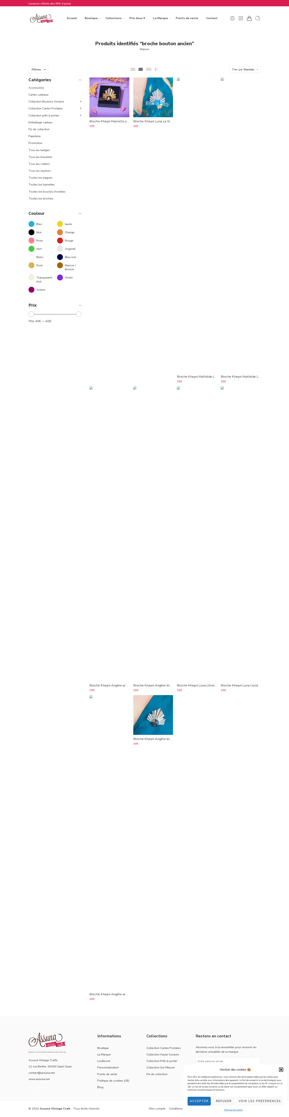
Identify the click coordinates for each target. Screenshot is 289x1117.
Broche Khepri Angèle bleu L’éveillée (153, 685)
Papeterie (35, 136)
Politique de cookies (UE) (113, 1081)
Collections (113, 18)
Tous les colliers (39, 164)
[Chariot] (249, 18)
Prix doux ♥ (137, 18)
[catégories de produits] (241, 18)
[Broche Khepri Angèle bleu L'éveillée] (153, 533)
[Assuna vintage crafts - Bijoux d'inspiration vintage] (42, 18)
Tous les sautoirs (40, 171)
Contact (211, 18)
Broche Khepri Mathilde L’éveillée (241, 376)
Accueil (72, 18)
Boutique (91, 18)
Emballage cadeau (40, 122)
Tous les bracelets (40, 157)
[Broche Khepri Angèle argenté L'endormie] (109, 842)
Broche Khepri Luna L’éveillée (197, 685)
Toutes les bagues (40, 178)
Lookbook (103, 1061)
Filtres (36, 69)
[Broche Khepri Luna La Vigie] (153, 97)
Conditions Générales (182, 1109)
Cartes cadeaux (39, 95)
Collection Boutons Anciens (46, 101)
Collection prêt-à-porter (44, 115)
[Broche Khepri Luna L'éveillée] (197, 533)
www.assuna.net (39, 1079)
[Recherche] (257, 18)
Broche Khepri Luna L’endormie (241, 685)
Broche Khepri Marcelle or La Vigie (109, 121)
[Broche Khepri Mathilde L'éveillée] (241, 225)
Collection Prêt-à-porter (161, 1061)
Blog (100, 1087)
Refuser (224, 1101)
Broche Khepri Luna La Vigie (153, 121)
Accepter (199, 1101)
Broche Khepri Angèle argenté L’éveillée (109, 685)
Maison (144, 49)
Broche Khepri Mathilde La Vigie (197, 376)
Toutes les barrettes (42, 184)
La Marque (160, 18)
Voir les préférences (260, 1101)
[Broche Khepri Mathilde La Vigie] (197, 225)
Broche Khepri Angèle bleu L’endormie (153, 739)
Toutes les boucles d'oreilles (47, 192)
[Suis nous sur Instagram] (44, 1087)
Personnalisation (108, 1067)
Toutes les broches (41, 198)
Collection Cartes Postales (46, 108)
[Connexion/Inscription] (232, 18)
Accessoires (36, 88)
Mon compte (157, 1109)
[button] (281, 1070)
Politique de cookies (233, 1110)
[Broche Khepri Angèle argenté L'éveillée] (109, 533)
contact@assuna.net (42, 1073)
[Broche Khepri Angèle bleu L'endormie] (153, 715)
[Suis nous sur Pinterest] (37, 1087)
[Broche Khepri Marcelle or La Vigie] (109, 97)
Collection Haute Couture (162, 1054)
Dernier (249, 69)
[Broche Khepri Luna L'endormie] (241, 533)
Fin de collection (39, 129)
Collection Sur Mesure (160, 1067)
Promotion (35, 143)
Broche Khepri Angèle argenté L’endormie (109, 994)
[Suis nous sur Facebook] (30, 1087)
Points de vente (187, 18)
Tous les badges (39, 150)
